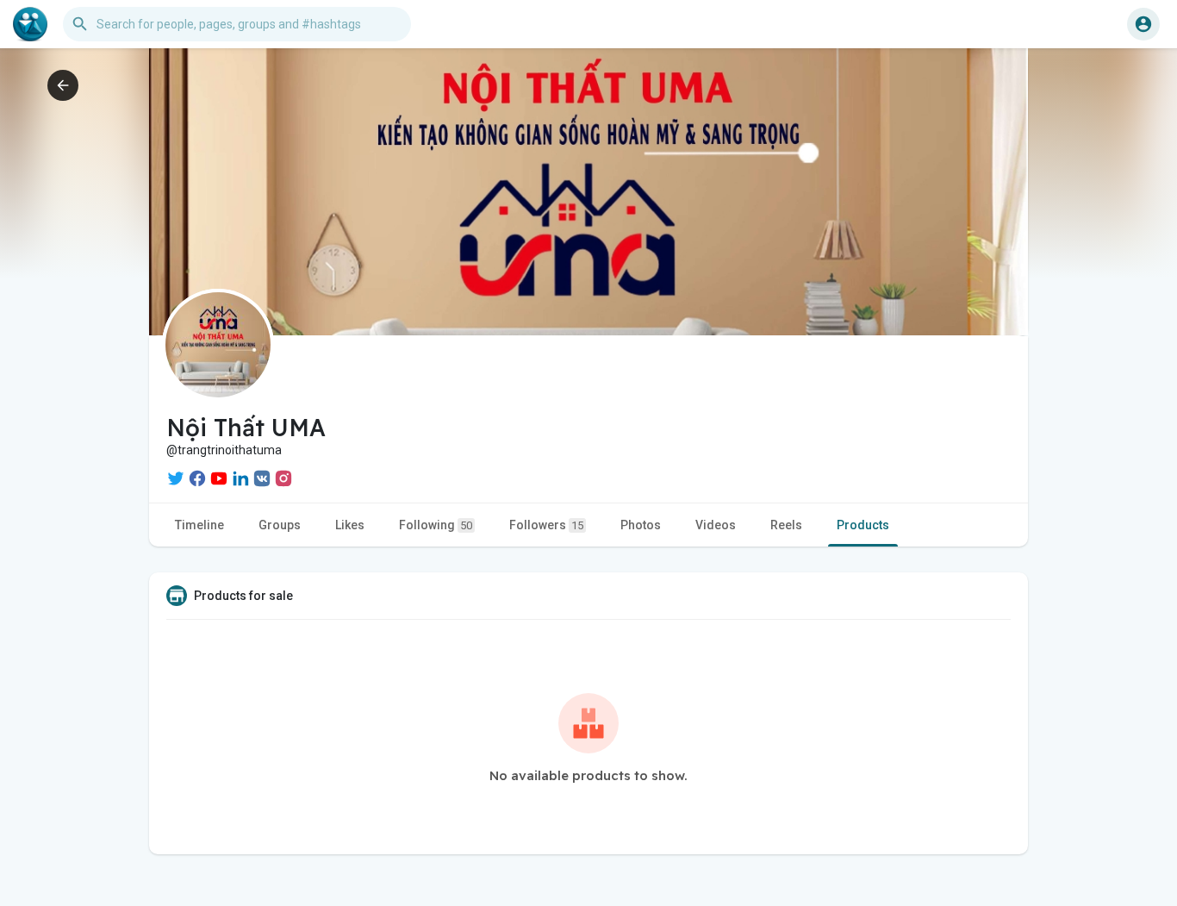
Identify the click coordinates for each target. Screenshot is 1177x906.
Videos (715, 525)
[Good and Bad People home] (30, 24)
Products (863, 525)
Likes (349, 525)
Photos (640, 525)
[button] (1143, 24)
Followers (546, 525)
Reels (786, 525)
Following (435, 525)
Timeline (199, 525)
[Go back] (62, 85)
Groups (279, 525)
